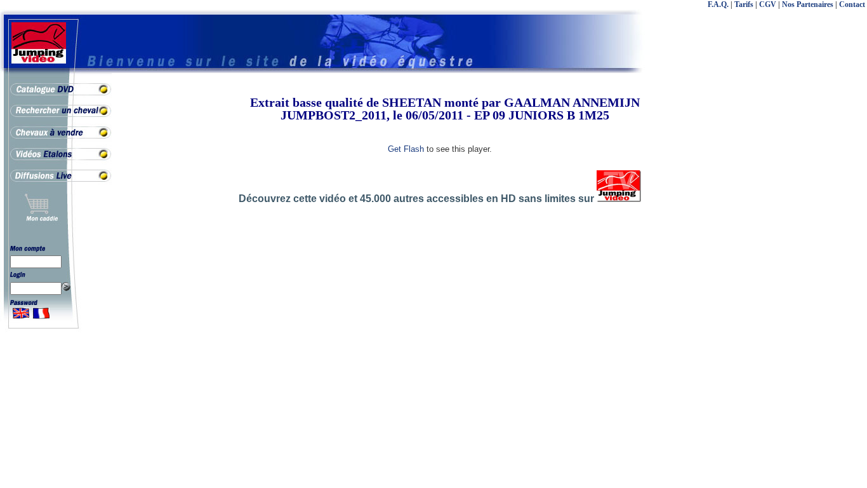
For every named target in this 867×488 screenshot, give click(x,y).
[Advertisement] (816, 286)
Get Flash (406, 149)
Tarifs (743, 4)
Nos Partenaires (807, 4)
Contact (852, 4)
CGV (767, 4)
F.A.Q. (718, 4)
